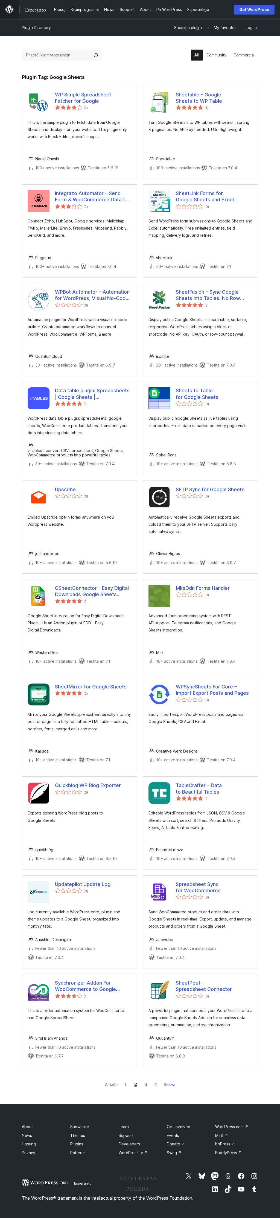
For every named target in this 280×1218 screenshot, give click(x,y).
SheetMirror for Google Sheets (91, 687)
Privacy (28, 1152)
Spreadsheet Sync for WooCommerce (198, 887)
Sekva (169, 1084)
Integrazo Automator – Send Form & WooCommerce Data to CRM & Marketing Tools (91, 196)
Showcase (79, 1126)
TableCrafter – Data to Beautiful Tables (199, 788)
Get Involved (178, 1126)
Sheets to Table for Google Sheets (197, 394)
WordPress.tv (133, 1152)
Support (126, 1135)
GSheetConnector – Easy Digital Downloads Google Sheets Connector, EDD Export (92, 591)
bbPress (225, 1144)
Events (173, 1135)
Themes (77, 1135)
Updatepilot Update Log (82, 884)
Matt (221, 1135)
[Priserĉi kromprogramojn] (96, 55)
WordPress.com (231, 1126)
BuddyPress (228, 1152)
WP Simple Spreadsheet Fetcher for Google (83, 98)
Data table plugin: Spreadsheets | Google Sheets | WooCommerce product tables (92, 394)
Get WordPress (254, 9)
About (27, 1126)
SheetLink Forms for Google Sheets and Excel (205, 196)
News (27, 1135)
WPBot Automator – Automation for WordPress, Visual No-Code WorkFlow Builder (92, 295)
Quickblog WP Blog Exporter (88, 785)
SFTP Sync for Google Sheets (210, 489)
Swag (174, 1152)
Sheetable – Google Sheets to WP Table (199, 98)
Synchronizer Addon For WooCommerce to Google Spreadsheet (85, 986)
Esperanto (83, 1183)
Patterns (78, 1152)
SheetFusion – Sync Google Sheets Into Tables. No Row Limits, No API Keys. (208, 295)
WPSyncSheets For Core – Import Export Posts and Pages (212, 690)
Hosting (29, 1144)
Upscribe (65, 489)
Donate (176, 1144)
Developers (129, 1144)
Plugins (76, 1144)
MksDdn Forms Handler (203, 588)
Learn (124, 1126)
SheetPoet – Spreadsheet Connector (204, 986)
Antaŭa (111, 1084)
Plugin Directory (36, 27)
